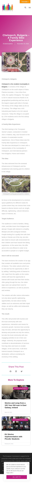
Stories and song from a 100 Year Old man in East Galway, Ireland (15, 405)
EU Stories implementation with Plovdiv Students (13, 436)
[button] (10, 371)
